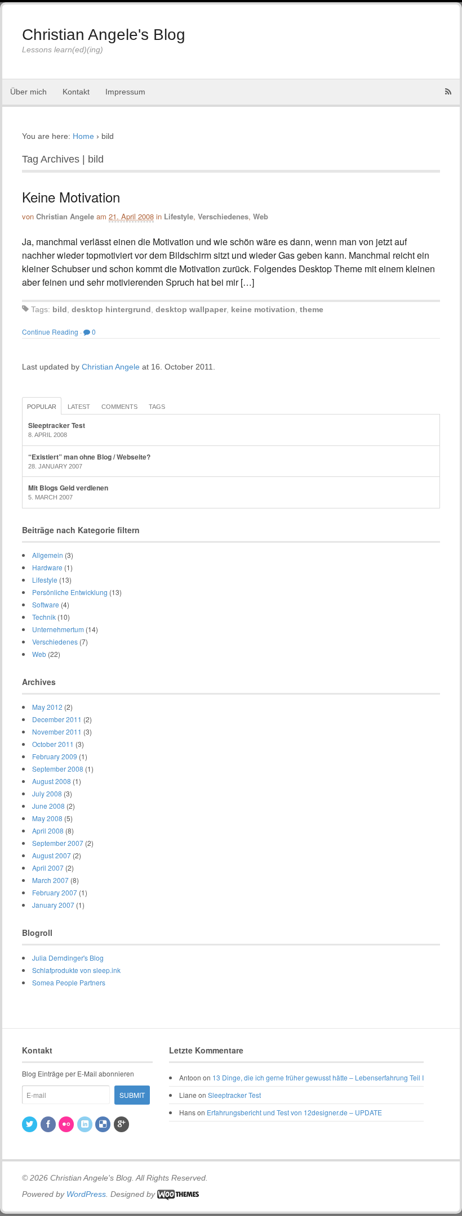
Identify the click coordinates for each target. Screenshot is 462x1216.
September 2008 (57, 768)
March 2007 (50, 880)
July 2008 (47, 793)
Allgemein (47, 555)
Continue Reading (50, 331)
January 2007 (53, 904)
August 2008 (51, 781)
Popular (41, 406)
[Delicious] (103, 1124)
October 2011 (53, 744)
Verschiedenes (223, 216)
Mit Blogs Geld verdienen (68, 488)
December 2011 (57, 719)
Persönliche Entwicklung (70, 592)
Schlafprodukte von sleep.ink (76, 970)
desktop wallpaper (191, 309)
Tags (157, 406)
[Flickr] (67, 1124)
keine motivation (263, 309)
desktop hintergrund (111, 309)
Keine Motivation (71, 196)
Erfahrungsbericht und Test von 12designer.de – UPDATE (294, 1112)
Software (45, 604)
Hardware (47, 567)
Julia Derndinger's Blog (68, 957)
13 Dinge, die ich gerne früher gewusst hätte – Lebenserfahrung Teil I (318, 1077)
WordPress (86, 1194)
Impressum (125, 91)
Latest (79, 406)
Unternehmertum (58, 629)
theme (311, 309)
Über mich (28, 91)
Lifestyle (178, 216)
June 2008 (48, 805)
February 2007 (54, 892)
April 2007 (48, 867)
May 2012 (47, 706)
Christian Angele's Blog (103, 34)
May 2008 (47, 818)
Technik (44, 616)
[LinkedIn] (85, 1124)
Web (260, 216)
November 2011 (57, 731)
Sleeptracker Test (56, 425)
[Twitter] (30, 1124)
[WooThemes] (178, 1194)
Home (83, 136)
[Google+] (122, 1124)
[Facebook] (49, 1124)
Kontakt (76, 91)
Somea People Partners (68, 982)
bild (59, 309)
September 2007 (57, 843)
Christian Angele (65, 216)
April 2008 (48, 830)
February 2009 (54, 756)
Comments (119, 406)
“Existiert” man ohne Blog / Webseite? (89, 457)
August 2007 (51, 855)
